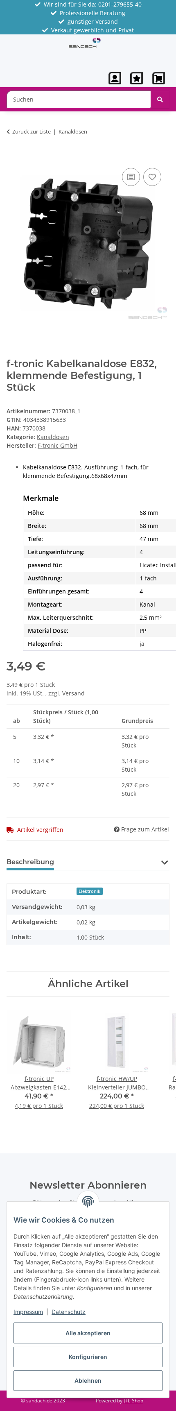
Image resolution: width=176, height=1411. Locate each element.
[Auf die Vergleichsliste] (131, 177)
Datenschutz (69, 1311)
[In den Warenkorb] (13, 156)
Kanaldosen (53, 437)
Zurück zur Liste (31, 131)
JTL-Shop (133, 1400)
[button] (115, 78)
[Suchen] (160, 99)
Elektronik (89, 891)
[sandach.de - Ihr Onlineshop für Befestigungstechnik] (84, 42)
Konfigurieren (88, 1356)
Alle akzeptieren (88, 1332)
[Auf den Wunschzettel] (152, 177)
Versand (73, 693)
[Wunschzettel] (136, 78)
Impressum (28, 1311)
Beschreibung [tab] (30, 862)
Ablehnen (88, 1380)
